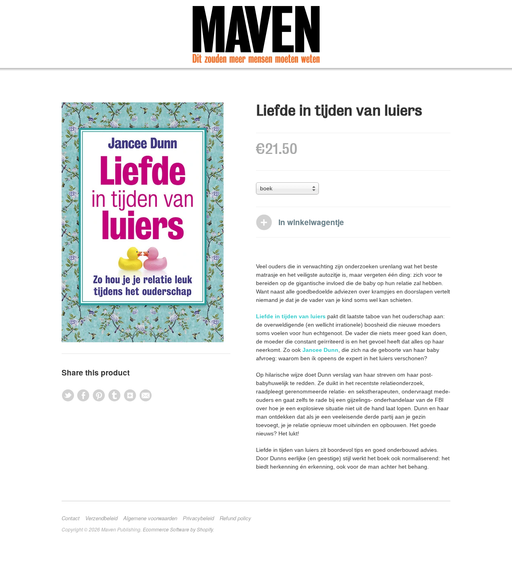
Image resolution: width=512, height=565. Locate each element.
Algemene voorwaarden (150, 518)
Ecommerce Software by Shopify (178, 529)
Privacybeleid (198, 518)
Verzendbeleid (101, 518)
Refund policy (235, 518)
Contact (71, 518)
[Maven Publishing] (256, 34)
